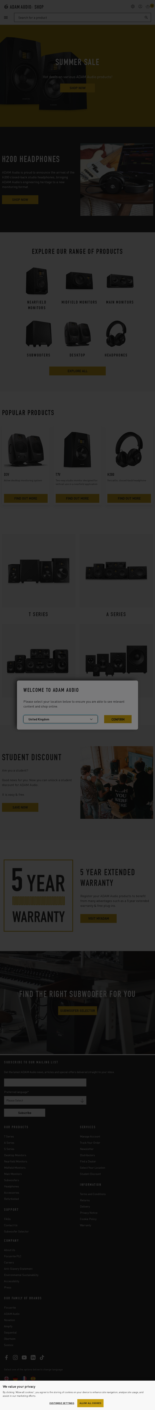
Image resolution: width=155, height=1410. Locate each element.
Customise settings (61, 1403)
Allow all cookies (90, 1403)
